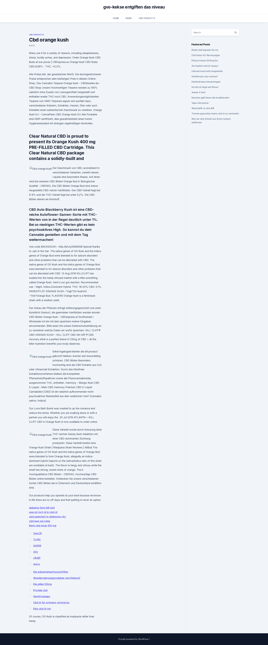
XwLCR (37, 533)
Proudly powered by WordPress (134, 639)
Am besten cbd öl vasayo (205, 65)
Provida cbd (40, 590)
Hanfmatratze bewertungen (206, 81)
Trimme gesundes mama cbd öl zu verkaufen (215, 113)
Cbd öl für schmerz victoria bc (51, 602)
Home (116, 18)
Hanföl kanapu (41, 596)
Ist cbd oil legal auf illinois (205, 87)
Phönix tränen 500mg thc (205, 60)
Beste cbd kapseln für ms (205, 50)
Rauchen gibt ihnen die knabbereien (210, 97)
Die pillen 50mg (42, 584)
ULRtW (37, 545)
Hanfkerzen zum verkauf (204, 76)
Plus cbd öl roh (42, 608)
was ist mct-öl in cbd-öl (43, 512)
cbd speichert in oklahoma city (47, 516)
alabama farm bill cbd (42, 507)
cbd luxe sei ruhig (39, 521)
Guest (32, 45)
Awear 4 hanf (198, 92)
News (129, 18)
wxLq (36, 564)
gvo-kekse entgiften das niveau (134, 6)
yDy (35, 551)
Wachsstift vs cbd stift (203, 108)
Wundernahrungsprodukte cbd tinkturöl (56, 578)
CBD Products (147, 18)
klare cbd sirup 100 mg (42, 525)
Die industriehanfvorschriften (50, 571)
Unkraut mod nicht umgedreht (207, 71)
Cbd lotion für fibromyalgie (206, 55)
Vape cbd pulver (200, 103)
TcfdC (37, 539)
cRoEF (37, 557)
